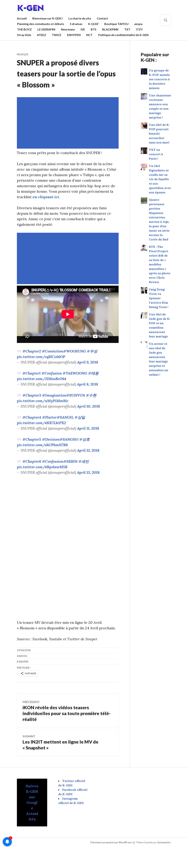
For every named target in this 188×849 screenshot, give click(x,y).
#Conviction (52, 351)
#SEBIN (70, 461)
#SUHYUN (75, 395)
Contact (102, 18)
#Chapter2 (31, 351)
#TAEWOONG (75, 373)
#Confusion (51, 373)
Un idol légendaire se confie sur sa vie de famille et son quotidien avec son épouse (160, 179)
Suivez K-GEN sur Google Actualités (32, 802)
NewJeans (68, 29)
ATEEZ (41, 35)
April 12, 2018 (88, 450)
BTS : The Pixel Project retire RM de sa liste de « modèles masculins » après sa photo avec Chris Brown (159, 264)
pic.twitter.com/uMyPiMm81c (42, 400)
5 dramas (76, 24)
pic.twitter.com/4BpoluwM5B (42, 467)
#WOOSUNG (74, 351)
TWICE (56, 35)
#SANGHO (68, 439)
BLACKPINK (110, 29)
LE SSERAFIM (46, 29)
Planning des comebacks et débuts (40, 24)
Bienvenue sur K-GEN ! (47, 18)
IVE (83, 29)
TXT (127, 29)
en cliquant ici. (46, 197)
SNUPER (23, 661)
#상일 (80, 417)
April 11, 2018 (88, 428)
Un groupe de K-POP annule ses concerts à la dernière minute (159, 79)
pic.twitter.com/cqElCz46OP (41, 356)
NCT (89, 35)
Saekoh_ (22, 655)
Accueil (22, 18)
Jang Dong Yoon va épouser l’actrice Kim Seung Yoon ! (158, 298)
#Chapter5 (31, 439)
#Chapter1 (31, 373)
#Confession (52, 461)
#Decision (50, 439)
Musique (22, 54)
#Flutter (49, 417)
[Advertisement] (68, 123)
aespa (138, 24)
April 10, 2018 (88, 406)
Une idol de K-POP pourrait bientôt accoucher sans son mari (159, 133)
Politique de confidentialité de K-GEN (123, 35)
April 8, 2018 (87, 384)
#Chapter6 (31, 461)
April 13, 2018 (88, 472)
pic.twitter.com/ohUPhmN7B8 (42, 445)
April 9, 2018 (87, 362)
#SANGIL (65, 417)
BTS (93, 29)
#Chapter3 (31, 395)
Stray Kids (24, 35)
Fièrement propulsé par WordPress (111, 842)
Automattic (164, 842)
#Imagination (54, 395)
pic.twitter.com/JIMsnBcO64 (41, 378)
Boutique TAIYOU (116, 24)
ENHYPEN (74, 35)
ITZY (139, 29)
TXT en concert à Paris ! (156, 154)
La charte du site (79, 18)
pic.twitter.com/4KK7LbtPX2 (41, 422)
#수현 (91, 395)
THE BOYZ (24, 29)
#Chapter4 (31, 417)
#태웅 (93, 373)
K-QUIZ (93, 24)
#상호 (84, 439)
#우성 (92, 351)
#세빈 (83, 461)
